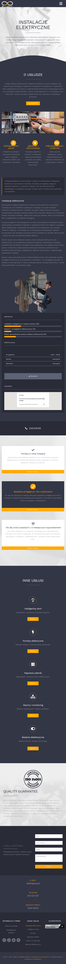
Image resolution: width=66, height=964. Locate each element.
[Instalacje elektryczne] (33, 272)
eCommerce (45, 957)
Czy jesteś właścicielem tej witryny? (28, 404)
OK (44, 404)
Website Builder (24, 957)
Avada (15, 957)
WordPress (35, 957)
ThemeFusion (37, 959)
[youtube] (14, 940)
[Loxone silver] (54, 925)
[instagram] (18, 940)
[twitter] (4, 940)
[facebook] (9, 940)
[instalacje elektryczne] (33, 112)
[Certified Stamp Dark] (33, 771)
